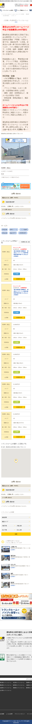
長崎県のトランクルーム (18, 687)
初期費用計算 (19, 279)
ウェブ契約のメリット (22, 10)
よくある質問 (9, 713)
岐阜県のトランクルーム (18, 685)
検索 (16, 534)
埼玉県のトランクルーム (18, 682)
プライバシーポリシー (20, 713)
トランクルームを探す (7, 10)
